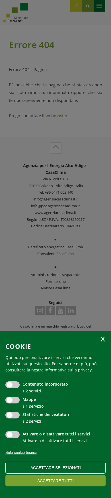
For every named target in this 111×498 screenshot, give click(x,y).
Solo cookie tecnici (21, 452)
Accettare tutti (55, 480)
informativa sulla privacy (68, 370)
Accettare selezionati (55, 467)
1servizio (33, 406)
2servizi (31, 391)
